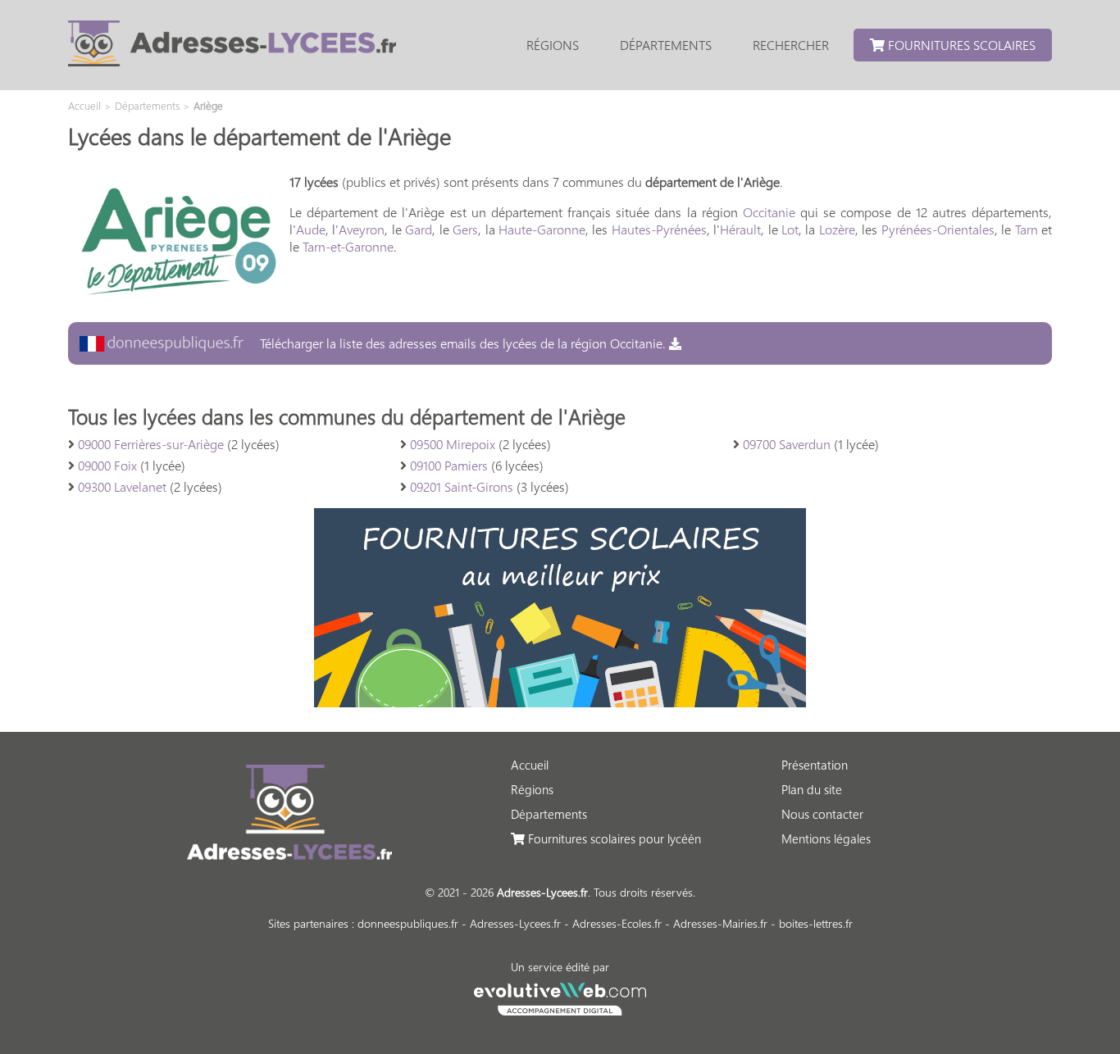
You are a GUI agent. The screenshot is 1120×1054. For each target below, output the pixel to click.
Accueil (530, 764)
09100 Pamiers (449, 465)
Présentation (814, 764)
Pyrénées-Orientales (938, 229)
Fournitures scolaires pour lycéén (613, 838)
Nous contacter (822, 814)
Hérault (740, 229)
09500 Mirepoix (452, 443)
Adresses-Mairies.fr (720, 923)
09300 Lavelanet (122, 486)
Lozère (837, 229)
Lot (790, 229)
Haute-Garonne (542, 229)
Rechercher (791, 44)
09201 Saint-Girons (461, 486)
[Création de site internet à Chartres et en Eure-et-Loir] (560, 996)
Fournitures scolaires (960, 44)
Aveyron (362, 229)
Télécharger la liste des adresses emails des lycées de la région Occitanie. (463, 343)
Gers (465, 229)
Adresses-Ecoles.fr (617, 923)
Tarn (1026, 229)
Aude (311, 229)
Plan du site (811, 789)
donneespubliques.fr (407, 923)
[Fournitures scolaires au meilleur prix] (560, 702)
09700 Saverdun (787, 443)
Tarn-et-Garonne (348, 246)
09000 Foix (107, 465)
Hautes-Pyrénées (659, 229)
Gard (418, 229)
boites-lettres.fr (816, 923)
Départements (666, 44)
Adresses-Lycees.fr (515, 923)
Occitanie (769, 211)
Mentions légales (826, 838)
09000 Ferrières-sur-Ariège (151, 443)
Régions (552, 44)
